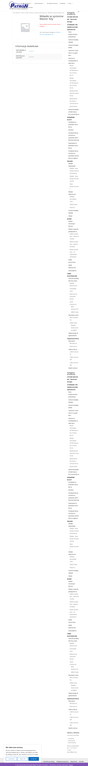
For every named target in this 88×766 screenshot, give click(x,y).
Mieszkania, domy (73, 315)
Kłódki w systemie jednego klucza (38, 12)
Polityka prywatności (62, 761)
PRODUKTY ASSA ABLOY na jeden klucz (73, 53)
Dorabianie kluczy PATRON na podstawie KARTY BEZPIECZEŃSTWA (73, 136)
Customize (11, 759)
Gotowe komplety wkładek (73, 41)
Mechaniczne (73, 343)
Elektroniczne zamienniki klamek (73, 296)
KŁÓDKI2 (70, 130)
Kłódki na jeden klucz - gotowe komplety (74, 244)
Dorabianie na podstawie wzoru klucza (73, 124)
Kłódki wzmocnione (72, 261)
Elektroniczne (73, 346)
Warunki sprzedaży (48, 761)
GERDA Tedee (73, 204)
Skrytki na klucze (73, 368)
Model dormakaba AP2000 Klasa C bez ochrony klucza (73, 112)
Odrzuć (71, 765)
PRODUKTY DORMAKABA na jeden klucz (73, 61)
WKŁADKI (70, 161)
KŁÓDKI (27, 12)
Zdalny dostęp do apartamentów (73, 334)
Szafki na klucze (72, 349)
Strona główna (16, 12)
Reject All (22, 759)
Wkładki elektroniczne (72, 193)
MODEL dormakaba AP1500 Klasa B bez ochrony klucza (74, 83)
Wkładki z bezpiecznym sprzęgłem (74, 328)
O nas (69, 3)
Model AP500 (73, 106)
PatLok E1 (72, 207)
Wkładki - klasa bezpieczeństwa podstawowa (74, 171)
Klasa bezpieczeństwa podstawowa (72, 34)
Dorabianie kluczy (52, 3)
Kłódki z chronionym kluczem (71, 223)
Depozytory (71, 341)
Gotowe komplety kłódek (73, 46)
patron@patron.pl (72, 752)
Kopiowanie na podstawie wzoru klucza (73, 145)
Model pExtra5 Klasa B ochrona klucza (74, 93)
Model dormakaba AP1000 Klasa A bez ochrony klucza (74, 70)
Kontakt (30, 7)
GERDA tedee (73, 323)
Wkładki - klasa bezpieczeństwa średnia (74, 178)
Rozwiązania (27, 3)
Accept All (33, 759)
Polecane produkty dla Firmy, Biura (73, 280)
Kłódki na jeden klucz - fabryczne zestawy (74, 236)
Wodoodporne (72, 270)
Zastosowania (38, 3)
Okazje (70, 216)
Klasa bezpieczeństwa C (74, 186)
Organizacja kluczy (73, 338)
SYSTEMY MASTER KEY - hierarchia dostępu (72, 19)
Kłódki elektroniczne (72, 266)
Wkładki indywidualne (72, 165)
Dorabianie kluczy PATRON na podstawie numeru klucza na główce (73, 154)
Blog (24, 7)
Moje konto (73, 761)
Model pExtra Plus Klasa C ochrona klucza (74, 101)
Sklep (22, 12)
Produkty (62, 3)
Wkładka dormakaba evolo (73, 199)
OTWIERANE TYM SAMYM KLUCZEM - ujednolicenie (72, 27)
